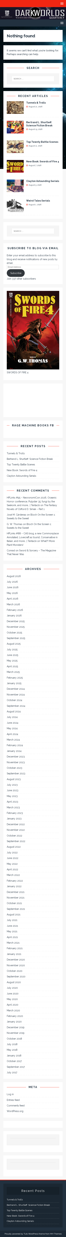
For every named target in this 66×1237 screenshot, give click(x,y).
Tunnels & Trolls (36, 102)
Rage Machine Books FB (33, 425)
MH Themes (56, 1234)
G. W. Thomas (14, 524)
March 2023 (13, 807)
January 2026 (14, 615)
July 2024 (12, 717)
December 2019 (15, 1027)
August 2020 (14, 982)
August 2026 (14, 576)
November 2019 (15, 1033)
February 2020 (15, 1016)
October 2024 (14, 700)
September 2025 (16, 638)
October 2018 (14, 1038)
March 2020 (13, 1010)
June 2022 (12, 858)
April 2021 (12, 937)
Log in (10, 1094)
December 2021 (15, 892)
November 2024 (16, 694)
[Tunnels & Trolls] (15, 112)
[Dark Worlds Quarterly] (33, 17)
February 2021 (15, 948)
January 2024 (14, 751)
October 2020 (14, 971)
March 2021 (13, 942)
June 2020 (12, 993)
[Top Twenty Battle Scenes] (15, 151)
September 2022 (16, 841)
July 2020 (12, 987)
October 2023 (14, 768)
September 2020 (16, 976)
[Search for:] (33, 79)
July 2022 (12, 852)
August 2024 (14, 711)
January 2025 (14, 683)
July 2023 (12, 784)
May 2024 (12, 728)
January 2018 (14, 1055)
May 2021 (12, 931)
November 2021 (15, 897)
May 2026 (12, 593)
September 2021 (16, 909)
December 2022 (16, 824)
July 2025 (12, 649)
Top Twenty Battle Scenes (42, 142)
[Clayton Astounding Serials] (15, 190)
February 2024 (15, 745)
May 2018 (12, 1049)
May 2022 (12, 864)
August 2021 (13, 914)
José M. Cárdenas (16, 514)
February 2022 (15, 880)
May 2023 (12, 796)
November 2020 (16, 965)
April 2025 (12, 666)
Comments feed (16, 1105)
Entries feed (13, 1100)
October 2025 (14, 632)
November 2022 (16, 830)
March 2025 (13, 672)
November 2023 (16, 762)
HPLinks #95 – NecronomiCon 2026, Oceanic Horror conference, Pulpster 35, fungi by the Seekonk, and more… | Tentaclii (32, 501)
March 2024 (13, 739)
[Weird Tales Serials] (15, 210)
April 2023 (12, 801)
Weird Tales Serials (38, 200)
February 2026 (15, 610)
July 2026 (12, 581)
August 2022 (14, 846)
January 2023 (14, 818)
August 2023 (14, 779)
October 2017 (14, 1061)
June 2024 (12, 722)
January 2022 (14, 886)
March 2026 (13, 604)
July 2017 (12, 1072)
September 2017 (16, 1067)
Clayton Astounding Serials (42, 181)
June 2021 (12, 925)
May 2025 (12, 660)
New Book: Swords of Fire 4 (42, 161)
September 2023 (16, 773)
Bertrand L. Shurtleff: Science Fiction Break (30, 459)
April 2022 (12, 869)
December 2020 (16, 959)
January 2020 (14, 1021)
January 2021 (14, 954)
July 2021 (12, 920)
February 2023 (15, 813)
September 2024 (16, 706)
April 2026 (12, 598)
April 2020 (12, 1004)
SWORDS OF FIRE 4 (17, 372)
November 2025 (16, 627)
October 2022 (14, 835)
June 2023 (12, 790)
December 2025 (16, 621)
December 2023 (16, 756)
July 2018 (12, 1044)
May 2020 (12, 999)
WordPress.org (15, 1111)
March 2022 (13, 875)
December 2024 (16, 689)
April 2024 (12, 734)
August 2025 (13, 643)
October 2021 (14, 903)
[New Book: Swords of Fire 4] (15, 170)
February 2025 (15, 677)
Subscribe (15, 273)
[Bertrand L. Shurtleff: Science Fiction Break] (15, 131)
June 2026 (12, 587)
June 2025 (12, 655)
